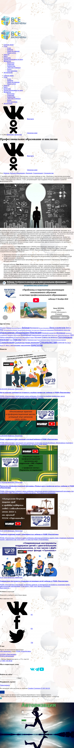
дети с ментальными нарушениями (18, 345)
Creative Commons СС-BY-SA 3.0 (39, 688)
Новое (32, 337)
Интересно (60, 333)
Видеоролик (34, 328)
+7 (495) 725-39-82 (6, 661)
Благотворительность (16, 328)
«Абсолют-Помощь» (14, 67)
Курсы (9, 69)
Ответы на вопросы (50, 337)
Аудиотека (10, 64)
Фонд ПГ (2, 345)
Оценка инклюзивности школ (13, 59)
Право (11, 340)
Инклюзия (29, 173)
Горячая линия (9, 44)
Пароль (23, 715)
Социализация (38, 173)
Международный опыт (64, 335)
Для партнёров (12, 71)
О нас (5, 46)
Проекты (24, 340)
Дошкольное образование (47, 330)
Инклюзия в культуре (49, 333)
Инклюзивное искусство (62, 330)
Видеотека (10, 63)
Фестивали (68, 342)
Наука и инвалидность (7, 337)
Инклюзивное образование (14, 332)
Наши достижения (13, 51)
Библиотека (11, 66)
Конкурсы (10, 335)
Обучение (37, 337)
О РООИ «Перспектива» (8, 654)
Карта (5, 56)
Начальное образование (22, 337)
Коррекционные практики (39, 335)
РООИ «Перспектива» (23, 651)
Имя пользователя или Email (31, 710)
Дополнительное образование (24, 330)
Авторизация (8, 72)
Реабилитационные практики (58, 339)
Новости (6, 54)
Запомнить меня (29, 717)
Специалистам (49, 173)
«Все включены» (5, 651)
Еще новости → (5, 588)
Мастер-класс (54, 335)
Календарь (7, 58)
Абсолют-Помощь (5, 328)
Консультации (17, 335)
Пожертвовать (5, 685)
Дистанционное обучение (10, 330)
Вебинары (10, 134)
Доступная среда (35, 330)
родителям (37, 345)
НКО (72, 335)
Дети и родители (57, 328)
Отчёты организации (7, 656)
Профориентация (32, 340)
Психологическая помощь (43, 340)
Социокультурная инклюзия (27, 342)
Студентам (60, 342)
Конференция (26, 335)
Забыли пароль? (27, 723)
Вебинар (6, 173)
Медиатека (7, 61)
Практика (17, 339)
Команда (10, 49)
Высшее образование (17, 173)
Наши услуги (11, 53)
